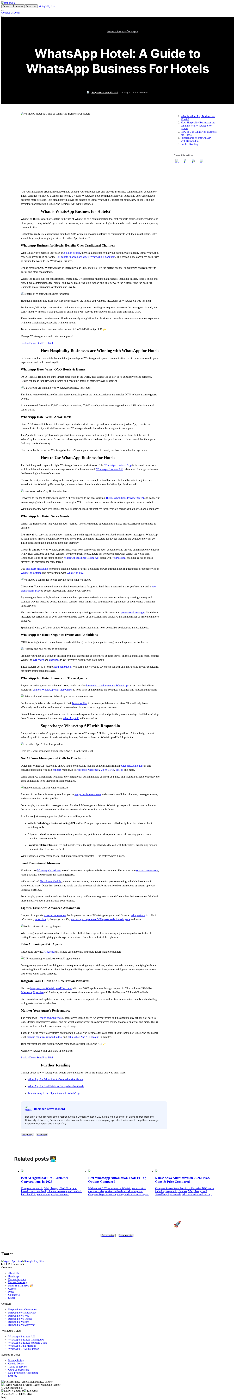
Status (11, 1297)
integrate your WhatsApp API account (51, 988)
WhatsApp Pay (75, 572)
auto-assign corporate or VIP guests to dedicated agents (100, 919)
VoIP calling (118, 557)
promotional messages (133, 612)
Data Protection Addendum (23, 1372)
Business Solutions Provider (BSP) (125, 497)
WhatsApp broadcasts (49, 870)
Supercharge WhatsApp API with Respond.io (196, 139)
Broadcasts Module (50, 881)
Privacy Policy (16, 1360)
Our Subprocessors (18, 1369)
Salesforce (26, 992)
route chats (40, 919)
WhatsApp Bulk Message (22, 1345)
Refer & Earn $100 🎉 (20, 1285)
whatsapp (42, 1134)
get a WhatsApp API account (83, 1037)
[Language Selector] (2, 10)
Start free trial (126, 1235)
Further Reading (189, 144)
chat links (54, 659)
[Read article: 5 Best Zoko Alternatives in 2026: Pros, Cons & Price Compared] (156, 1171)
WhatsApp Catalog (31, 572)
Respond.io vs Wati (18, 1315)
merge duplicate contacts (88, 794)
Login (17, 12)
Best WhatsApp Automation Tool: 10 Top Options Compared (117, 1179)
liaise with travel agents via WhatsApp (107, 685)
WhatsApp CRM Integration (23, 1348)
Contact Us (7, 12)
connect (57, 769)
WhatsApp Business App (118, 465)
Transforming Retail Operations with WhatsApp (53, 1093)
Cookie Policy (16, 1363)
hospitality (27, 1134)
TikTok (119, 769)
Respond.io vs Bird (18, 1321)
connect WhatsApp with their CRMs (52, 689)
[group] (117, 1264)
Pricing (41, 6)
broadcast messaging (37, 568)
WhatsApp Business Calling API (81, 557)
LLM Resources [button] (14, 1264)
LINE (111, 769)
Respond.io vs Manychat (21, 1324)
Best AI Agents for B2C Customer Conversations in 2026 (44, 1179)
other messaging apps (132, 765)
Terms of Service (17, 1366)
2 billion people (71, 252)
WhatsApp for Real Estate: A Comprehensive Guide (56, 1086)
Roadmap (13, 1276)
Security (12, 1375)
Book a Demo (29, 343)
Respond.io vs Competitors (23, 1309)
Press (11, 1291)
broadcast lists (79, 703)
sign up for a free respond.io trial (44, 1037)
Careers (12, 1288)
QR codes (38, 659)
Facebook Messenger (87, 769)
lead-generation (62, 666)
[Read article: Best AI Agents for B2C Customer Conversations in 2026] (22, 1171)
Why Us (49, 6)
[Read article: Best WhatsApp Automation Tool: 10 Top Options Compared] (89, 1171)
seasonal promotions (147, 870)
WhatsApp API (71, 718)
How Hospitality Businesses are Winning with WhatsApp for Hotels (198, 125)
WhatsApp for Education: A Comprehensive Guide (55, 1079)
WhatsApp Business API (109, 469)
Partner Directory (17, 1282)
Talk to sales (108, 1235)
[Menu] (2, 16)
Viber (103, 769)
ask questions (138, 915)
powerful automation (55, 915)
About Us (13, 1273)
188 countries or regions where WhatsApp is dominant (85, 256)
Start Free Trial (45, 343)
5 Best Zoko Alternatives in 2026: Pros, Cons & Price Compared (182, 1179)
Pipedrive (38, 992)
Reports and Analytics (49, 1017)
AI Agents (49, 951)
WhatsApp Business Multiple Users (27, 1342)
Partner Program (17, 1279)
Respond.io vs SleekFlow (22, 1312)
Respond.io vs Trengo (20, 1318)
